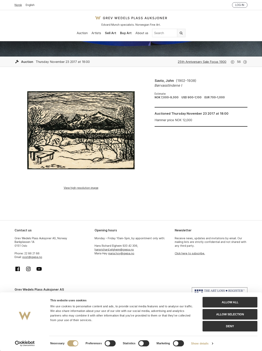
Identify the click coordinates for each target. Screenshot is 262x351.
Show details (199, 343)
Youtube (39, 269)
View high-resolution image (81, 187)
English (30, 5)
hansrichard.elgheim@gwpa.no (114, 249)
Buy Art (126, 33)
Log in (239, 5)
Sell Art (110, 33)
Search (181, 33)
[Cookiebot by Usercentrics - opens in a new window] (25, 343)
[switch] (110, 343)
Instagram (28, 269)
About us (141, 33)
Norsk (18, 5)
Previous (232, 62)
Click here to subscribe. (190, 253)
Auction (82, 33)
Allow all (230, 302)
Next (245, 62)
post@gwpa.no (32, 257)
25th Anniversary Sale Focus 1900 (202, 62)
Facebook (18, 269)
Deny (230, 326)
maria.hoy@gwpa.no (121, 253)
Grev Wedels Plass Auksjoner (131, 18)
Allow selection (230, 314)
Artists (96, 33)
